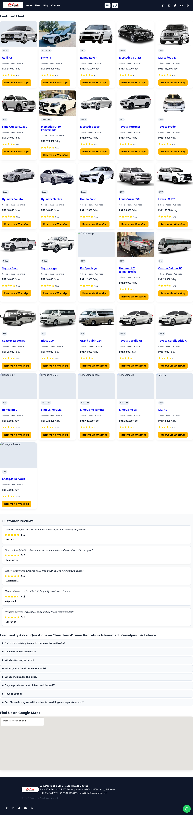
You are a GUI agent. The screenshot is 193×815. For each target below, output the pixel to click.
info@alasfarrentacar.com (93, 793)
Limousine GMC (51, 409)
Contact (55, 5)
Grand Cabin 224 (91, 340)
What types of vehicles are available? (25, 668)
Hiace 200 (47, 340)
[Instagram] (169, 5)
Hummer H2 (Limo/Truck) (127, 269)
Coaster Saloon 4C (170, 268)
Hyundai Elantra (51, 199)
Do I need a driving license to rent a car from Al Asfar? (35, 643)
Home (29, 5)
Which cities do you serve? (19, 660)
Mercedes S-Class (130, 57)
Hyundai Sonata (12, 199)
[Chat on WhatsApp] (187, 809)
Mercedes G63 (167, 57)
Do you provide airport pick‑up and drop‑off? (30, 685)
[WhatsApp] (187, 5)
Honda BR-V (9, 409)
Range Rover (88, 57)
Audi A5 (7, 57)
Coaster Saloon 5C (14, 340)
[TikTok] (175, 5)
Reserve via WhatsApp (16, 82)
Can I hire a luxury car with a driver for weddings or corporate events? (44, 702)
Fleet (38, 5)
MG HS (162, 409)
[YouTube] (181, 5)
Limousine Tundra (92, 409)
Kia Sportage (88, 268)
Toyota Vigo (49, 268)
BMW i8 (46, 57)
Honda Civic (88, 199)
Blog (45, 5)
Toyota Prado (167, 126)
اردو (115, 5)
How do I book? (13, 693)
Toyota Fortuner (129, 126)
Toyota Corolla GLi (131, 340)
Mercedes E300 (90, 126)
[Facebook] (162, 5)
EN (107, 5)
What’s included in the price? (21, 676)
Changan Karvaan (13, 478)
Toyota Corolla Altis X (172, 340)
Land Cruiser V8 (129, 199)
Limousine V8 (128, 409)
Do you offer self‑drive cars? (20, 651)
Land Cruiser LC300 (14, 126)
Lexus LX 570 (166, 199)
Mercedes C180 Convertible (51, 128)
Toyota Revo (10, 268)
